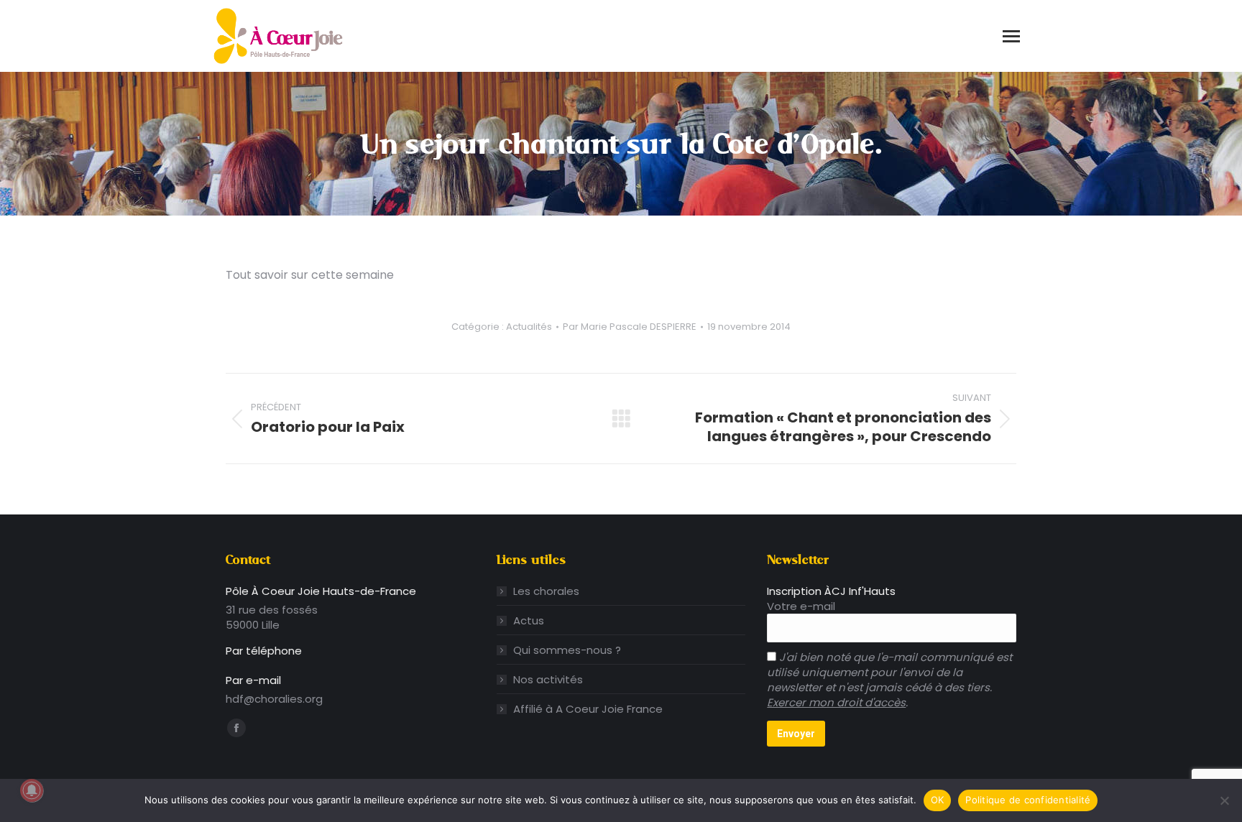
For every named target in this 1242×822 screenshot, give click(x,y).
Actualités (529, 326)
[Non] (1224, 800)
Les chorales (546, 591)
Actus (528, 620)
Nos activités (548, 679)
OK (937, 799)
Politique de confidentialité (1027, 799)
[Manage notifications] (31, 790)
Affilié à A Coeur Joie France (588, 708)
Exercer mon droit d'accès (836, 702)
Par (629, 326)
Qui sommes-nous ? (567, 649)
